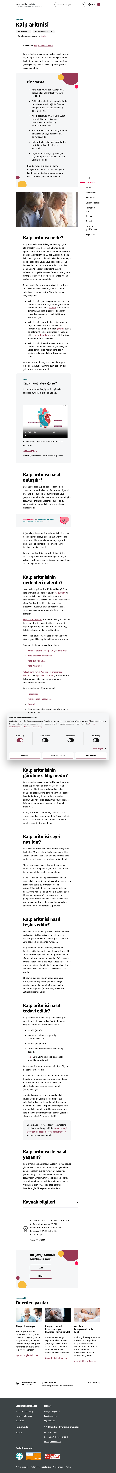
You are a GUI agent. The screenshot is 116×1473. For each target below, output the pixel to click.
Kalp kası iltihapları (37, 661)
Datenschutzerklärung (33, 727)
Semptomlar (91, 192)
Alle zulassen (91, 756)
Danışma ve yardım (52, 1411)
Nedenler (90, 197)
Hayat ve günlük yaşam (92, 228)
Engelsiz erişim (50, 1416)
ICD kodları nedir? (45, 46)
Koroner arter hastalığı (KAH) (41, 651)
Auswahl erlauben (58, 756)
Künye (68, 1467)
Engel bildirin (49, 1420)
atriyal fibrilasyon (43, 335)
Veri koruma (58, 1467)
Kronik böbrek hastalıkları (40, 699)
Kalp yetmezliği (35, 666)
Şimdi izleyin (28, 450)
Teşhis (89, 216)
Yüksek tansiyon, (31, 672)
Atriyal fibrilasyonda (32, 619)
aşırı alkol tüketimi (44, 675)
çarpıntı (60, 329)
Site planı (20, 1420)
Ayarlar (44, 36)
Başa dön (92, 1382)
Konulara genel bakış (24, 1411)
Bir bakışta (91, 182)
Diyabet (31, 704)
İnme (30, 1057)
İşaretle (23, 32)
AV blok (52, 307)
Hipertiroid (33, 694)
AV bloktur (59, 593)
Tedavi (89, 221)
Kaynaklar (90, 234)
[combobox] (67, 4)
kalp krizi (62, 651)
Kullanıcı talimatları (24, 1416)
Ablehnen (25, 756)
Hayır (40, 1276)
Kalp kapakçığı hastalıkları (40, 656)
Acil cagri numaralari (52, 1442)
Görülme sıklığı (93, 203)
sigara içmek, (45, 672)
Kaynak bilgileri (39, 1202)
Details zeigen (97, 749)
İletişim (19, 1433)
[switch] (45, 740)
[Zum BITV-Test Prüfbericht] (52, 1456)
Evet (41, 1268)
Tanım (88, 187)
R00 (35, 46)
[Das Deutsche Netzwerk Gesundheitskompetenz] (33, 1456)
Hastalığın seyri (90, 209)
